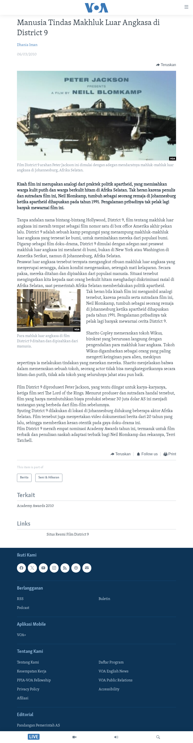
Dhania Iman (27, 45)
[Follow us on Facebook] (21, 568)
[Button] (166, 65)
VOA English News (114, 671)
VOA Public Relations (116, 680)
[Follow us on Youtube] (43, 568)
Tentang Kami (28, 662)
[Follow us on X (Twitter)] (32, 568)
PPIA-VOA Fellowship (34, 680)
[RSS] (64, 568)
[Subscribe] (86, 568)
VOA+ (21, 635)
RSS (20, 599)
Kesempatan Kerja (31, 671)
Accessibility (109, 689)
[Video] (74, 737)
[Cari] (158, 737)
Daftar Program (111, 662)
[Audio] (116, 737)
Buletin (104, 599)
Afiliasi (22, 698)
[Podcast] (75, 568)
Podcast (23, 608)
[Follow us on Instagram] (54, 568)
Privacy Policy (28, 689)
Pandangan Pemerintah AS (38, 726)
